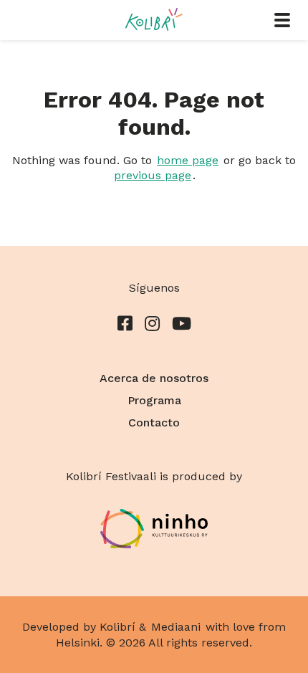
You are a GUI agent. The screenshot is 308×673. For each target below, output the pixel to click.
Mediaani (176, 627)
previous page (152, 175)
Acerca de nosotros (154, 378)
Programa (154, 400)
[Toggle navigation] (282, 20)
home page (187, 160)
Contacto (154, 422)
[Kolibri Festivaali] (154, 19)
